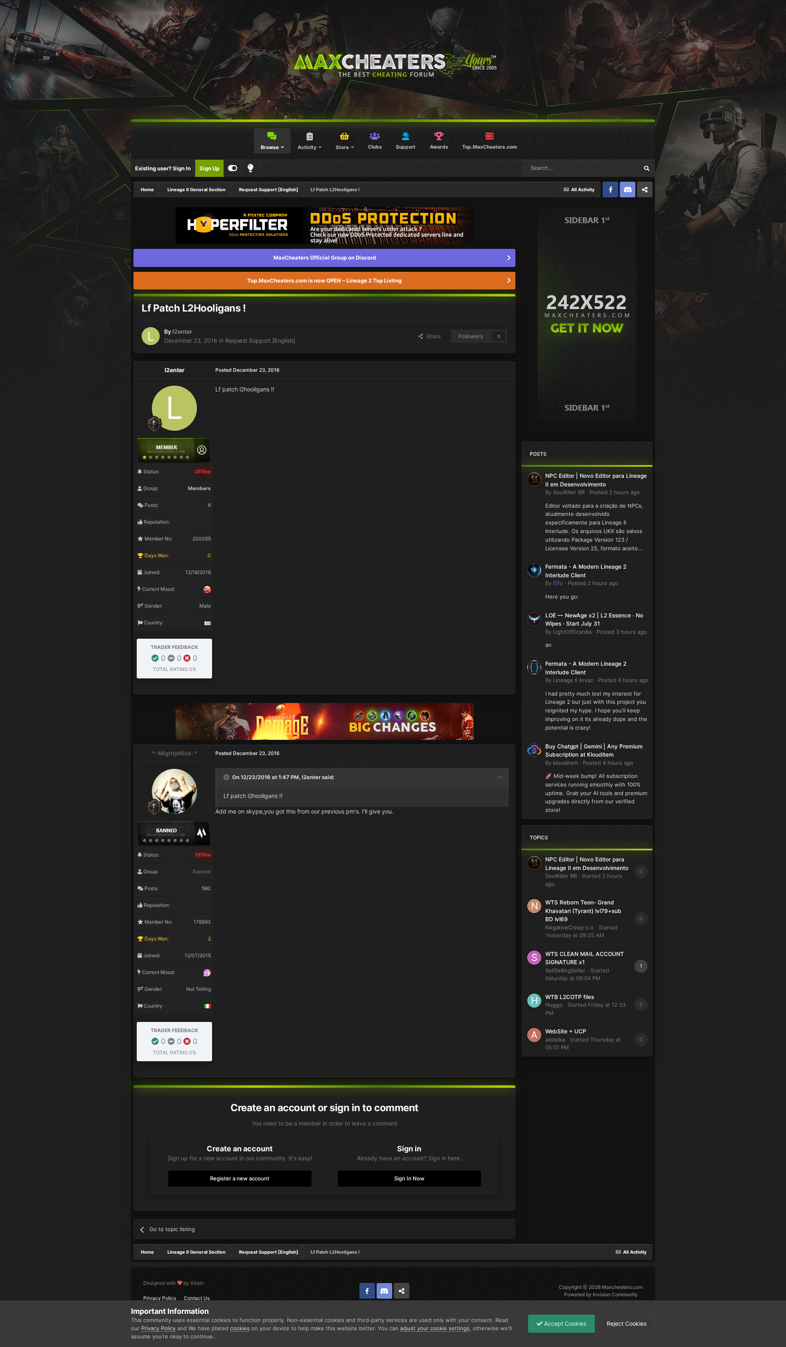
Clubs (375, 147)
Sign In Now (409, 1178)
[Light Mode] (250, 168)
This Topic (615, 168)
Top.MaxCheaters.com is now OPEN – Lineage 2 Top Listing (324, 280)
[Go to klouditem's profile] (534, 750)
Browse (270, 147)
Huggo (553, 1004)
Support (406, 147)
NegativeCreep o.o (569, 927)
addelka (555, 1039)
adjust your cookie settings (435, 1328)
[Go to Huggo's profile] (534, 1001)
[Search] (646, 168)
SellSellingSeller (565, 970)
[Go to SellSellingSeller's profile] (534, 958)
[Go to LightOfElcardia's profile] (534, 619)
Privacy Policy (159, 1298)
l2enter (182, 331)
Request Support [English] (260, 340)
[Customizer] (233, 168)
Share (432, 336)
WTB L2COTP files (569, 997)
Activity (307, 147)
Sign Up (209, 168)
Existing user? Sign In (163, 168)
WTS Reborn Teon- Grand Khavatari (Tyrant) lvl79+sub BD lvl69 (583, 910)
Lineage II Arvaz (573, 680)
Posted (615, 492)
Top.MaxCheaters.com (489, 147)
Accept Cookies (564, 1323)
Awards (439, 147)
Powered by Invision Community (601, 1294)
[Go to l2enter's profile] (151, 336)
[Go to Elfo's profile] (534, 570)
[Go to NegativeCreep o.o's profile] (534, 906)
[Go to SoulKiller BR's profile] (534, 479)
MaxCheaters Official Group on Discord (324, 257)
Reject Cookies (625, 1323)
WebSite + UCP (565, 1031)
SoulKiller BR (569, 492)
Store (342, 147)
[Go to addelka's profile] (534, 1035)
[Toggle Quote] (227, 777)
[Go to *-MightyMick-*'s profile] (174, 791)
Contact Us (197, 1298)
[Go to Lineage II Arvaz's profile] (534, 667)
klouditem (565, 762)
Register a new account (239, 1178)
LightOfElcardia (572, 631)
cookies (240, 1328)
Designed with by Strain (173, 1283)
